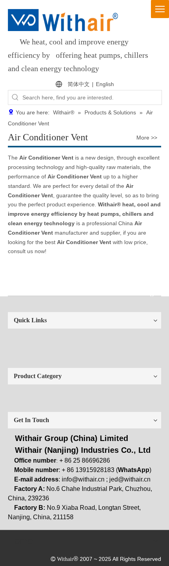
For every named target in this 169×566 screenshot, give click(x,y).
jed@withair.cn (130, 479)
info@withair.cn (83, 479)
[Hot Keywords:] (15, 97)
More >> (146, 137)
